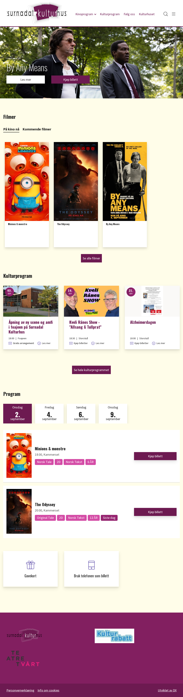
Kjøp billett (70, 79)
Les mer (25, 79)
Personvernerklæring (20, 690)
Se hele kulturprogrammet (91, 370)
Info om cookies (48, 690)
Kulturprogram (110, 14)
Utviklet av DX (167, 690)
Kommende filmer (37, 129)
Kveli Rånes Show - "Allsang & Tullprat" (85, 325)
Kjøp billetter (81, 343)
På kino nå (11, 129)
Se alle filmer (91, 258)
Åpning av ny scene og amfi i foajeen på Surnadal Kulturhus (31, 327)
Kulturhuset (147, 14)
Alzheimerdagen (143, 322)
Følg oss (129, 14)
